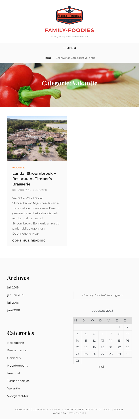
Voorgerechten (18, 396)
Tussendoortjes (18, 381)
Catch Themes (76, 413)
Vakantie (18, 167)
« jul (101, 366)
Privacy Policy (101, 409)
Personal (13, 373)
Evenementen (17, 350)
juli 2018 (13, 302)
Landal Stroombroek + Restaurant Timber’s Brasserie (34, 178)
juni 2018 (13, 310)
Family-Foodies (69, 30)
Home (48, 57)
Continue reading (29, 240)
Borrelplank (15, 342)
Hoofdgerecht (17, 365)
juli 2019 (13, 287)
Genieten (14, 358)
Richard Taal (21, 190)
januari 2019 (15, 295)
